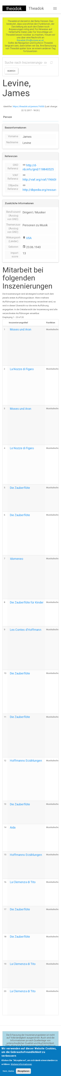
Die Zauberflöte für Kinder (27, 602)
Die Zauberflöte (20, 487)
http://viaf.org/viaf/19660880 (42, 179)
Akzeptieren (23, 1071)
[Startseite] (14, 8)
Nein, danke (8, 1071)
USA (29, 238)
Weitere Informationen (21, 1064)
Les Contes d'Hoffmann (25, 629)
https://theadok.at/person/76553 (28, 106)
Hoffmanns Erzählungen (26, 760)
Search (11, 71)
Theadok (36, 8)
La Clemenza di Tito (23, 882)
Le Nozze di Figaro (22, 448)
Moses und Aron (20, 329)
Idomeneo (16, 558)
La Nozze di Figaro (22, 369)
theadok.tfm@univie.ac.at (30, 40)
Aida (12, 827)
